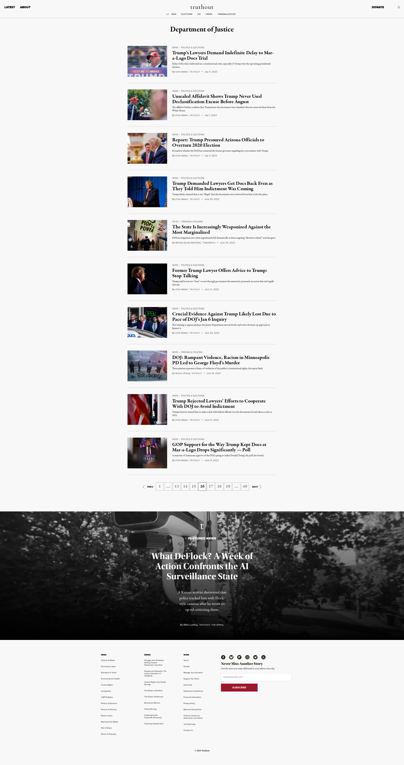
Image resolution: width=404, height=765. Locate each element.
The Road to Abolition (153, 690)
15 (194, 486)
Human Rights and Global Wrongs (155, 683)
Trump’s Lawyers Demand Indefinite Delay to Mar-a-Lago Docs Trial (222, 56)
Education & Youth (109, 672)
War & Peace (106, 728)
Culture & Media (108, 660)
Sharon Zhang (182, 373)
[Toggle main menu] (394, 7)
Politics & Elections (192, 47)
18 (219, 486)
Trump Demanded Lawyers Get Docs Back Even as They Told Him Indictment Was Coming (222, 186)
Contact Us (188, 730)
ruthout (194, 71)
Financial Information (192, 697)
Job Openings (190, 724)
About (25, 7)
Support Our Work (191, 678)
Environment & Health (110, 678)
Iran (173, 14)
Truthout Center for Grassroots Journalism (193, 716)
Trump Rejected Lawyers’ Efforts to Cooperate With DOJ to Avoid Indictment (219, 404)
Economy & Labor (108, 666)
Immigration (106, 691)
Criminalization (226, 14)
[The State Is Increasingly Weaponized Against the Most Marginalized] (147, 235)
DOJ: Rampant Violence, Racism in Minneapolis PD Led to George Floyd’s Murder (220, 360)
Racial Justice (107, 715)
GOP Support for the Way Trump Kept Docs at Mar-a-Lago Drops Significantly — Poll (219, 447)
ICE (199, 14)
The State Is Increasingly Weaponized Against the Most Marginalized (221, 230)
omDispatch (208, 242)
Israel (209, 14)
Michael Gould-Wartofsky (188, 242)
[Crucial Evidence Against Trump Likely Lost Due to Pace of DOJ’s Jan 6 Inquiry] (147, 322)
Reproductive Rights (109, 721)
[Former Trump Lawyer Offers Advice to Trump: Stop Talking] (147, 279)
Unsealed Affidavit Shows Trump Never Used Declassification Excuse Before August (217, 99)
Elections (186, 14)
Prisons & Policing (192, 221)
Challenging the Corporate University (153, 716)
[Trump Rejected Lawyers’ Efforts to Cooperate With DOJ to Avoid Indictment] (147, 409)
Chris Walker (181, 71)
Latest (9, 7)
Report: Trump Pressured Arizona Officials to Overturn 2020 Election (218, 143)
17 (211, 486)
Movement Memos (152, 702)
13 (177, 486)
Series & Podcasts (108, 734)
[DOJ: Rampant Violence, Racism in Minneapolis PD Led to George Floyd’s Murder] (147, 366)
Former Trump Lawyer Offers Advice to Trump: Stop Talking (219, 273)
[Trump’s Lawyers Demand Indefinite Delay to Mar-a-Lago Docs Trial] (147, 61)
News (175, 47)
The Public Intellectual (153, 696)
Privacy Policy (189, 703)
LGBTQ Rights (107, 697)
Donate (378, 7)
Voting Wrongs (150, 709)
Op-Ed (175, 221)
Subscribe (188, 684)
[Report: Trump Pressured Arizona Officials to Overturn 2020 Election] (147, 148)
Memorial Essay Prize (193, 709)
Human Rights (107, 684)
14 (185, 486)
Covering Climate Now (153, 723)
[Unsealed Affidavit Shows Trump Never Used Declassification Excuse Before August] (147, 104)
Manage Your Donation (193, 672)
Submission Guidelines (193, 691)
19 (228, 486)
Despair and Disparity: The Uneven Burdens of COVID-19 (155, 673)
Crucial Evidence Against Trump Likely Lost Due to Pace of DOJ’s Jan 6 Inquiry (224, 317)
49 (245, 486)
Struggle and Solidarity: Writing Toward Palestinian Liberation (154, 662)
